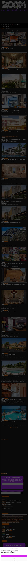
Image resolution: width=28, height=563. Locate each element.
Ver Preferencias (14, 560)
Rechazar (14, 558)
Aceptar (14, 556)
